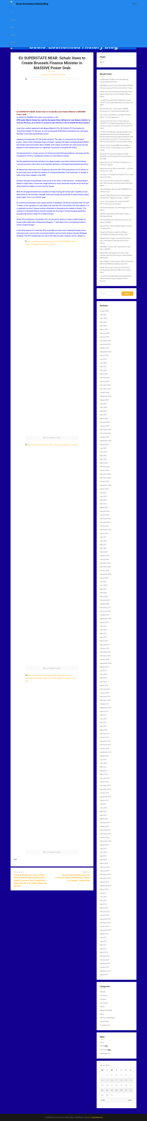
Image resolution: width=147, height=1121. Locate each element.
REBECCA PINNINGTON (28, 117)
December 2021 (105, 518)
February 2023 (105, 467)
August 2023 (104, 444)
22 (102, 1090)
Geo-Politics (104, 1003)
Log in (102, 1042)
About (134, 4)
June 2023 (103, 452)
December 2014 (105, 830)
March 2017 (104, 730)
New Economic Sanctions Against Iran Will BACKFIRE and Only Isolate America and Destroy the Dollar (116, 156)
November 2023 (105, 433)
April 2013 (103, 904)
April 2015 (103, 815)
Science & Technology (107, 1018)
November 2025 (105, 344)
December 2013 (105, 874)
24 (112, 1090)
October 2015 (104, 793)
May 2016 (103, 767)
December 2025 (105, 341)
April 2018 (103, 682)
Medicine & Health (106, 1010)
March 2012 (104, 952)
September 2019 (105, 619)
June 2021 (103, 541)
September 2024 (105, 396)
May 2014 (103, 856)
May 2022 (103, 500)
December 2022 (105, 474)
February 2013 (105, 911)
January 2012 (104, 960)
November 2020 (105, 567)
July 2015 (103, 804)
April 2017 (103, 726)
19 (121, 1085)
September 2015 (105, 797)
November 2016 (105, 745)
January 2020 (104, 604)
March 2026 (104, 329)
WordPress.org (105, 1053)
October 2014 (104, 837)
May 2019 (103, 633)
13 (126, 1080)
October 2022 (104, 481)
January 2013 (104, 915)
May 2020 (103, 589)
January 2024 (104, 426)
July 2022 (103, 493)
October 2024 (104, 392)
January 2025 (104, 381)
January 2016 (104, 782)
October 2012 (104, 926)
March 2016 (104, 774)
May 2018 (103, 678)
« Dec (103, 1100)
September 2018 (105, 663)
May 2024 (103, 411)
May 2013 (103, 900)
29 (102, 1095)
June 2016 (103, 763)
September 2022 (105, 485)
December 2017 (105, 696)
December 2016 (105, 741)
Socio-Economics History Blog (32, 3)
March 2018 (104, 685)
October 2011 (104, 967)
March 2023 (104, 463)
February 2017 (105, 734)
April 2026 (103, 326)
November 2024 (105, 389)
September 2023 (105, 441)
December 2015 (105, 785)
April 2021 (103, 548)
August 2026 (104, 311)
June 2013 (103, 897)
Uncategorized (105, 1025)
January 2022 (104, 515)
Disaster (102, 992)
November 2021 (105, 522)
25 (116, 1090)
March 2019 (104, 641)
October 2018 (104, 659)
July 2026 (103, 315)
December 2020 (105, 563)
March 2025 (104, 374)
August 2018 (104, 667)
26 (121, 1090)
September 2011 (105, 971)
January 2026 (104, 337)
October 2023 (104, 437)
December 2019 (105, 607)
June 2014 (103, 852)
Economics (103, 995)
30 (107, 1095)
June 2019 (103, 630)
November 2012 (105, 923)
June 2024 (103, 407)
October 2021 (104, 526)
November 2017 (105, 700)
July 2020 (103, 581)
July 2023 (103, 448)
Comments (105, 1050)
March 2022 (104, 507)
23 (107, 1090)
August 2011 (104, 974)
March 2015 (104, 819)
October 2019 (104, 615)
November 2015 (105, 789)
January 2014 (104, 871)
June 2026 (103, 318)
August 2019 (104, 622)
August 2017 (104, 711)
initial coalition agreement (30, 128)
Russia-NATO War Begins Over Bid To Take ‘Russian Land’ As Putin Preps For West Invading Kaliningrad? (116, 255)
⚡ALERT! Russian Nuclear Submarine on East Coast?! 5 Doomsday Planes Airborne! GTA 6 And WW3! (116, 102)
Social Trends (104, 1021)
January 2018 (104, 693)
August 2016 (104, 756)
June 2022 (103, 496)
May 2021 (103, 544)
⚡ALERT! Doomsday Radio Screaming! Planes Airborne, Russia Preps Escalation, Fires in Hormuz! (115, 278)
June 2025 (103, 363)
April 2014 (103, 860)
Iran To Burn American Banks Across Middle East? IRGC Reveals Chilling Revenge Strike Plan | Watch (116, 183)
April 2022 (103, 504)
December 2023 (105, 429)
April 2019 (103, 637)
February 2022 (105, 511)
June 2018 (103, 674)
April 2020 (103, 593)
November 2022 (105, 478)
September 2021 (105, 530)
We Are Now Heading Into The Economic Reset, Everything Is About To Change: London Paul (72, 878)
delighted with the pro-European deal (68, 203)
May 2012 (103, 945)
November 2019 (105, 611)
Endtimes (103, 999)
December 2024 (105, 385)
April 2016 (103, 771)
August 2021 (104, 533)
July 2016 (103, 759)
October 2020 (104, 570)
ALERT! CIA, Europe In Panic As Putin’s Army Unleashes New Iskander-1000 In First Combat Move (115, 270)
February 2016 (105, 778)
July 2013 (103, 893)
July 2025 (103, 359)
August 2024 (104, 400)
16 (107, 1085)
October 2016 (104, 748)
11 (116, 1080)
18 (116, 1085)
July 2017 (103, 715)
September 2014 (105, 841)
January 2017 (104, 737)
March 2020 (104, 596)
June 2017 (103, 719)
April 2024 (103, 415)
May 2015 (103, 811)
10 (112, 1080)
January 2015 (104, 826)
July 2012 (103, 937)
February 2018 (105, 689)
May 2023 (103, 455)
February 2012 (105, 956)
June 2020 (103, 585)
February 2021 (105, 556)
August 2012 (104, 934)
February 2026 (105, 333)
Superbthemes (96, 1117)
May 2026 (103, 322)
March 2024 (104, 418)
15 (102, 1085)
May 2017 (103, 722)
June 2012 (103, 941)
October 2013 (104, 882)
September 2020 (105, 574)
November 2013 (105, 878)
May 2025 (103, 366)
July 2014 (103, 848)
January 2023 (104, 470)
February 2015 (105, 822)
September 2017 (105, 708)
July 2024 (103, 404)
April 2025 (103, 370)
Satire (102, 1014)
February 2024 (105, 422)
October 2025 (104, 348)
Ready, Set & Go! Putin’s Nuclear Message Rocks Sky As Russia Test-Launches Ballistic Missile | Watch (116, 94)
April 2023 (103, 459)
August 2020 (104, 578)
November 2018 (105, 656)
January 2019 (104, 648)
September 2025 (105, 352)
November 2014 (105, 834)
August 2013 (104, 889)
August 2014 (104, 845)
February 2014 (105, 867)
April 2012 (103, 949)
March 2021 (104, 552)
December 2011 (105, 963)
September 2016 (105, 752)
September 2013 (105, 886)
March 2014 (104, 863)
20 (126, 1085)
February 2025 (105, 378)
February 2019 (105, 645)
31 (112, 1095)
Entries (104, 1046)
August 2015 (104, 800)
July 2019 (103, 626)
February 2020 (105, 600)
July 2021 (103, 537)
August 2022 (104, 489)
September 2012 (105, 930)
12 (121, 1080)
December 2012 (105, 919)
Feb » (130, 1100)
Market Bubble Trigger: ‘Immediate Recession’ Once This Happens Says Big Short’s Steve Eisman (115, 240)
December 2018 (105, 652)
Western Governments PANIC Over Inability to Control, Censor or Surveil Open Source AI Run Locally (115, 147)
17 (112, 1085)
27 (126, 1090)
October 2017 (104, 704)
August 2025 (104, 355)
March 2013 (104, 908)
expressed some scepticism (39, 170)
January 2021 (104, 559)
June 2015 (103, 808)
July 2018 (103, 670)
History (102, 1006)
